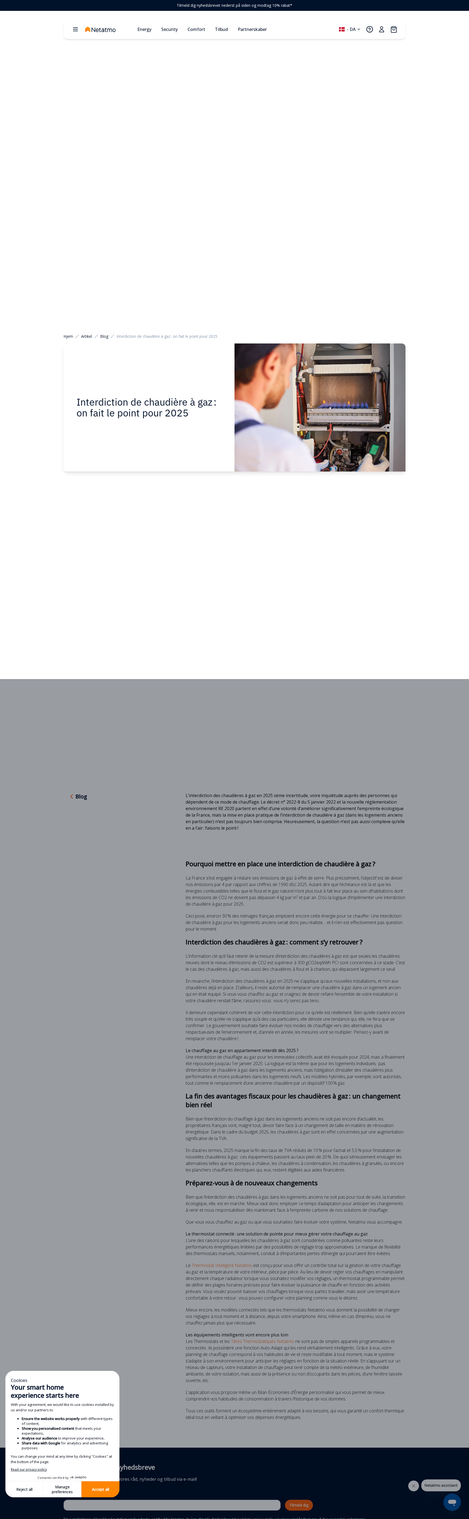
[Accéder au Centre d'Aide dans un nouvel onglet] (369, 29)
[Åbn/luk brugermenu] (381, 29)
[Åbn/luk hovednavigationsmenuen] (75, 29)
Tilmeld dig (299, 1505)
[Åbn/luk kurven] (393, 29)
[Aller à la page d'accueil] (109, 29)
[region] (234, 5)
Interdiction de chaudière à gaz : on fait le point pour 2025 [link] (166, 336)
